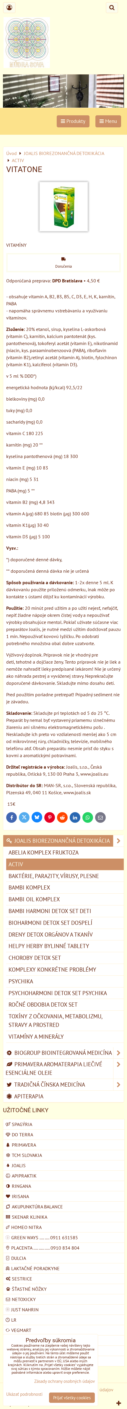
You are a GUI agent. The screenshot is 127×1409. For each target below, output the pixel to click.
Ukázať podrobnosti (24, 1394)
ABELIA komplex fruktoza (44, 852)
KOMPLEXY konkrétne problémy (52, 969)
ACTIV (16, 864)
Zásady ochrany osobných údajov (64, 1381)
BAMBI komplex (29, 887)
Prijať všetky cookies (72, 1397)
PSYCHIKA (21, 981)
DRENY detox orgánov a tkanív (51, 934)
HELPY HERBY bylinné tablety (49, 946)
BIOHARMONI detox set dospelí (50, 922)
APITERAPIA (28, 1096)
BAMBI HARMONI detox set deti (50, 911)
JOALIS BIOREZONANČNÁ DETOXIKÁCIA (61, 840)
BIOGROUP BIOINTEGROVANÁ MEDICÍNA (62, 1052)
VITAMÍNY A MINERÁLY (36, 1036)
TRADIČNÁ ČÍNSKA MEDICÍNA (49, 1084)
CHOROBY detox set (35, 957)
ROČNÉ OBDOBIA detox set (43, 1004)
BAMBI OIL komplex (34, 899)
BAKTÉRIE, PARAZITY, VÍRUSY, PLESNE (54, 876)
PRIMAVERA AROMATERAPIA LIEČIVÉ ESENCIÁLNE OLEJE (54, 1068)
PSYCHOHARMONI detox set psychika (58, 993)
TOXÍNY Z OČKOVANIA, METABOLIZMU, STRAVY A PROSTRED (55, 1020)
